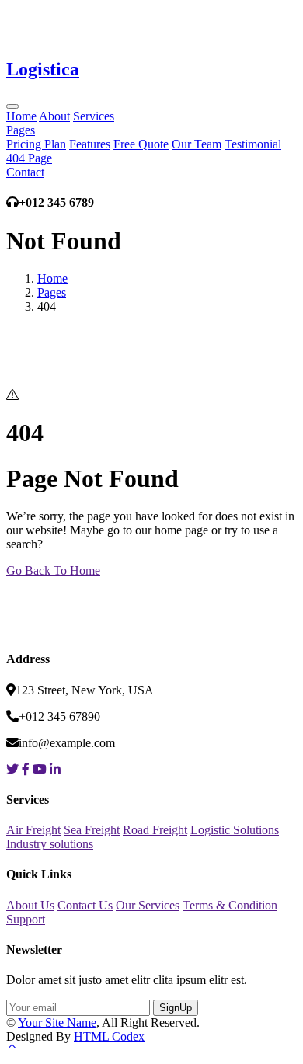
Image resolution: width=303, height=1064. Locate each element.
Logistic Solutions (234, 829)
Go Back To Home (53, 570)
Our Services (147, 905)
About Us (30, 905)
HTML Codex (109, 1036)
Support (25, 919)
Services (93, 116)
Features (89, 144)
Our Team (196, 144)
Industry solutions (49, 843)
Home (21, 116)
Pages (20, 130)
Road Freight (155, 829)
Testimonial (253, 144)
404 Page (29, 158)
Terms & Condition (230, 905)
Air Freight (33, 829)
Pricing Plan (36, 144)
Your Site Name (57, 1022)
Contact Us (85, 905)
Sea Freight (92, 829)
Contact (25, 172)
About (54, 116)
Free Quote (141, 144)
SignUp (175, 1008)
